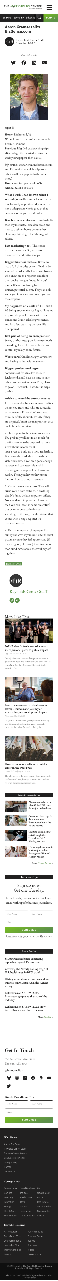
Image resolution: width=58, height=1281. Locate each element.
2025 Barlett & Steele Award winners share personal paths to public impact (26, 648)
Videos (31, 1250)
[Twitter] (9, 1086)
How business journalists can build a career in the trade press (26, 765)
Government (43, 1193)
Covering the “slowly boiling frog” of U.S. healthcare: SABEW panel (26, 970)
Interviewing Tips (12, 1250)
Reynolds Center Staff (28, 591)
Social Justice (44, 1206)
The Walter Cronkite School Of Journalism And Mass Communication (29, 1276)
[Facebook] (33, 1078)
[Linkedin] (25, 1078)
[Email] (17, 600)
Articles (47, 1016)
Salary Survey (11, 1162)
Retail (23, 1202)
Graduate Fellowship (14, 1158)
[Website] (12, 600)
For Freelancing (35, 1231)
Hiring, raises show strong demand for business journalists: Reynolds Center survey (27, 982)
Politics (24, 1193)
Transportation (27, 1215)
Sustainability (11, 1215)
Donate (7, 1167)
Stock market (43, 1211)
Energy (7, 1206)
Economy (19, 17)
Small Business (27, 1188)
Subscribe (29, 929)
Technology (26, 1211)
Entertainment (11, 1188)
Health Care (10, 1211)
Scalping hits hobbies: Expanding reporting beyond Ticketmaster (24, 960)
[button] (13, 62)
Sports (23, 1206)
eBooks (31, 1240)
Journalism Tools (12, 1240)
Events (7, 1254)
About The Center (12, 1144)
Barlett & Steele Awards (15, 1153)
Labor (40, 1197)
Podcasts (32, 1245)
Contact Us (9, 1171)
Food (39, 1188)
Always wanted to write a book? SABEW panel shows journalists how (40, 805)
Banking (7, 17)
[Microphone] (41, 1078)
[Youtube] (49, 1078)
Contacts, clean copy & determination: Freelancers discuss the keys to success (40, 821)
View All (41, 1215)
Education (31, 17)
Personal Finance (36, 1236)
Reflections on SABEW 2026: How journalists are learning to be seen (25, 1008)
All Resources (10, 1231)
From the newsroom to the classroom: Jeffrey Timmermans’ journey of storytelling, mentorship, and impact (26, 708)
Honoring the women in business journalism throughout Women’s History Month (41, 852)
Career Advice (44, 863)
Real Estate (26, 1197)
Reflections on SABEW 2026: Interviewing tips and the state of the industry (26, 996)
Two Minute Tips (12, 1236)
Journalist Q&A (13, 563)
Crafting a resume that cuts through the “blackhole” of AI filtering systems (40, 836)
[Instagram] (17, 1078)
